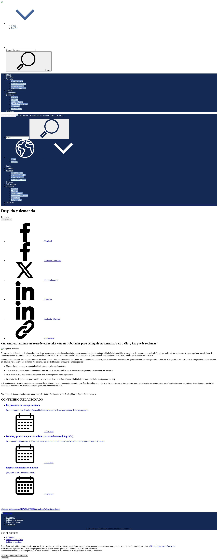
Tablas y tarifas (17, 102)
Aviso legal (10, 518)
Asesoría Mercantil (18, 88)
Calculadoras (11, 93)
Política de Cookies (13, 542)
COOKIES (5, 558)
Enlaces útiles (16, 109)
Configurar (14, 555)
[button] (25, 23)
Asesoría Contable (18, 84)
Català (13, 26)
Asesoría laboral (17, 86)
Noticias (9, 90)
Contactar (10, 111)
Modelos (14, 99)
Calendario (15, 106)
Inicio (8, 74)
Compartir (6, 219)
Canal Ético (10, 524)
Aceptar (5, 555)
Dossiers (14, 97)
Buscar (9, 50)
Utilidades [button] (10, 95)
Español (14, 28)
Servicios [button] (9, 79)
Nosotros (9, 77)
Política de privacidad (14, 520)
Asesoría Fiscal (17, 81)
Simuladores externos (19, 104)
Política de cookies (13, 522)
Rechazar (23, 555)
